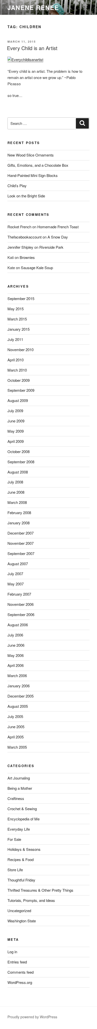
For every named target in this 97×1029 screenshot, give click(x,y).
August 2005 (17, 706)
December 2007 (20, 533)
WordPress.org (19, 982)
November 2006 (20, 604)
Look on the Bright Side (26, 195)
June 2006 (15, 645)
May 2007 (15, 583)
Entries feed (17, 961)
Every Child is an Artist (32, 48)
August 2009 (17, 400)
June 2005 (15, 726)
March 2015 (17, 318)
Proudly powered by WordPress (32, 1016)
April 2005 (15, 736)
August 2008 (17, 472)
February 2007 (19, 594)
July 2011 (15, 339)
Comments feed (20, 972)
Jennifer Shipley (20, 247)
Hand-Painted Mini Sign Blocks (32, 175)
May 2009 (15, 431)
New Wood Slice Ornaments (30, 155)
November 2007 (20, 543)
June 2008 (15, 492)
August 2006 (17, 624)
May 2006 (15, 655)
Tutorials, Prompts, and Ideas (31, 900)
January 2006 (18, 685)
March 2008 (17, 502)
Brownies (27, 257)
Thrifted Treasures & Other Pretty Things (40, 890)
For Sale (14, 839)
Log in (12, 951)
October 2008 (18, 451)
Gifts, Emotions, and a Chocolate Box (37, 165)
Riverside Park (51, 247)
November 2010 (20, 349)
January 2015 (18, 329)
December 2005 (20, 696)
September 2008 (20, 461)
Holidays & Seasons (24, 849)
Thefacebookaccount (24, 236)
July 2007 (15, 573)
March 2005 (17, 747)
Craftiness (15, 798)
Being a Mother (19, 788)
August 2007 (17, 563)
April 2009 (15, 441)
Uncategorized (19, 910)
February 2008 (19, 512)
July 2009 (15, 410)
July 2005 (15, 716)
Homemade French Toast (58, 226)
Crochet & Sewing (22, 808)
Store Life (15, 869)
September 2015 (20, 298)
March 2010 (17, 370)
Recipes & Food (20, 859)
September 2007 (20, 553)
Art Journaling (18, 778)
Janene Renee (33, 7)
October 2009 (18, 380)
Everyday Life (18, 829)
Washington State (21, 920)
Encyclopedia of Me (23, 818)
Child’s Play (17, 185)
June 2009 (15, 420)
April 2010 (15, 359)
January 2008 (18, 522)
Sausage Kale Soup (37, 267)
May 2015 (15, 308)
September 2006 (20, 614)
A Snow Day (58, 236)
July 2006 (15, 634)
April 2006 (15, 665)
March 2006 (17, 675)
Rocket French (19, 226)
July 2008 (15, 481)
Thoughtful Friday (21, 879)
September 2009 (20, 390)
